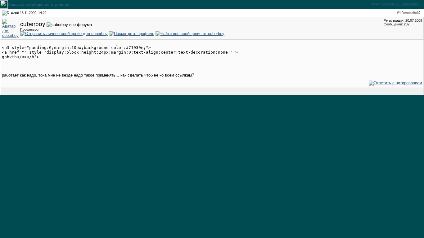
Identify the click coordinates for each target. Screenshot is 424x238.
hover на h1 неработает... (401, 4)
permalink (411, 12)
